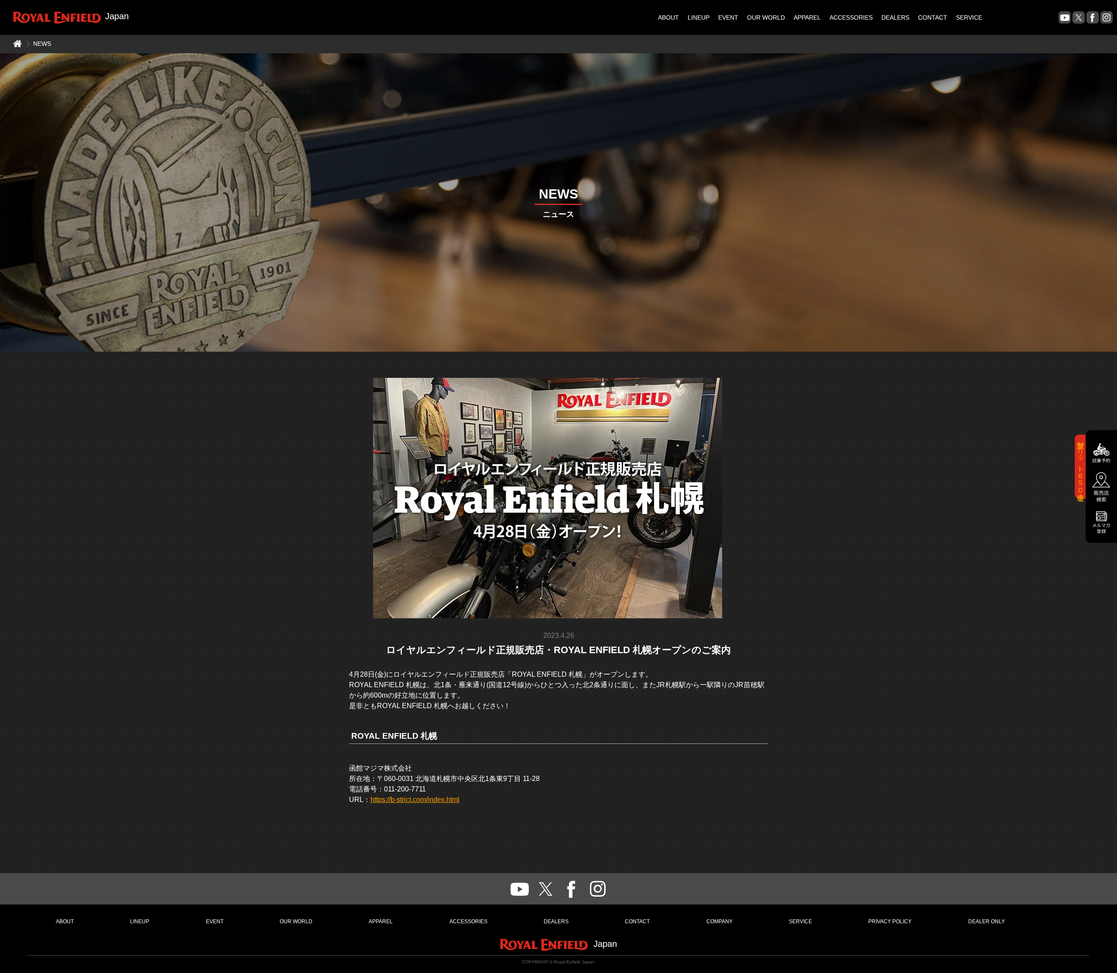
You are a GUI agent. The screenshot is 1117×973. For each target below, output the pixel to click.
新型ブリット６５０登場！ (1080, 467)
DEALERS (895, 17)
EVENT (728, 17)
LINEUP (698, 17)
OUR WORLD (766, 17)
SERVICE (969, 17)
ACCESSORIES (851, 17)
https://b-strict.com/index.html (414, 799)
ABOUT (668, 17)
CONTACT (932, 17)
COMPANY (719, 921)
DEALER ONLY (986, 921)
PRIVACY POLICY (889, 921)
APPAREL (807, 17)
